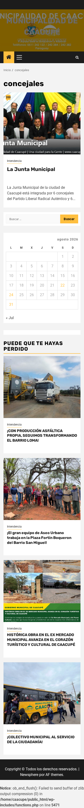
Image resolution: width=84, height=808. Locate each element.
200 (8, 97)
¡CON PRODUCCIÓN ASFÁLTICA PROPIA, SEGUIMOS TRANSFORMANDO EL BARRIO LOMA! (42, 436)
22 (62, 285)
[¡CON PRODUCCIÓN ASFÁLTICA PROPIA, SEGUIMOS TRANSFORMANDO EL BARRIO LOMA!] (42, 387)
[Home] (8, 57)
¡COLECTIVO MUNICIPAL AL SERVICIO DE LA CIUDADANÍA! (40, 739)
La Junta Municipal (31, 169)
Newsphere (29, 774)
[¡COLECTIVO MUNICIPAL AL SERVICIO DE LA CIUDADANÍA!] (42, 693)
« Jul (10, 318)
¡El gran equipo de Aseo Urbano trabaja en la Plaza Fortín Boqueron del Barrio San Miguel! (39, 538)
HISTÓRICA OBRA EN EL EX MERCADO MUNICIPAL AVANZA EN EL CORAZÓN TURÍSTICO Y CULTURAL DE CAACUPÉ (41, 640)
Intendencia (14, 161)
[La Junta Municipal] (42, 123)
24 (11, 295)
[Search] (77, 57)
